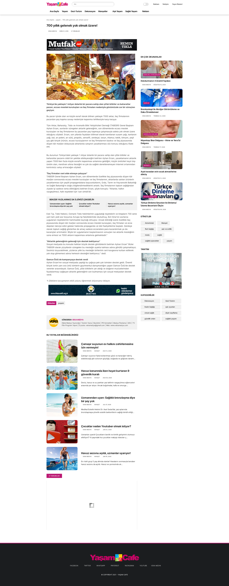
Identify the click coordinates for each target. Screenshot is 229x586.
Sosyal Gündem (150, 196)
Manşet (97, 351)
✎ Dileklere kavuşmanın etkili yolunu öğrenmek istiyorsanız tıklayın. (78, 281)
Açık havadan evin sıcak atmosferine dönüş (158, 173)
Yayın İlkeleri (177, 4)
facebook (74, 566)
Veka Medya (156, 566)
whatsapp (100, 566)
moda (147, 235)
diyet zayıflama (171, 313)
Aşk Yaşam (117, 11)
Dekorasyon (90, 11)
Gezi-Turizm (76, 11)
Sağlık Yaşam (131, 11)
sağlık (146, 103)
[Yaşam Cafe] (57, 5)
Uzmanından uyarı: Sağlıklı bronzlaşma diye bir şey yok (61, 205)
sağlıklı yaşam (171, 319)
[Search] (112, 4)
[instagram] (177, 11)
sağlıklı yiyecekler (152, 75)
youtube (143, 566)
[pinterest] (173, 11)
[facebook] (162, 11)
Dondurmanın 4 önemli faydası (155, 81)
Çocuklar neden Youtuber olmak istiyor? (89, 205)
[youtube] (181, 11)
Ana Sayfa (54, 11)
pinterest (115, 566)
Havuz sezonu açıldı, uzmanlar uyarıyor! (120, 205)
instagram (129, 566)
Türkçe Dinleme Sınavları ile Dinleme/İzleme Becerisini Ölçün (159, 204)
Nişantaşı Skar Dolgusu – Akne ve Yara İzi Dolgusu (160, 141)
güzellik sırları (150, 134)
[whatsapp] (169, 11)
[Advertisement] (161, 35)
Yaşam (65, 11)
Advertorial (149, 223)
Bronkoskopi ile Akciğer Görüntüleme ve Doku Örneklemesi (160, 110)
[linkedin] (68, 309)
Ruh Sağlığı (149, 229)
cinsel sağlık (149, 313)
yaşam (58, 20)
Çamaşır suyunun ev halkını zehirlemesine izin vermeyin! (107, 345)
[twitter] (166, 11)
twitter (87, 566)
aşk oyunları (170, 307)
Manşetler (102, 11)
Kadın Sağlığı (150, 307)
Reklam (156, 4)
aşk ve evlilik (166, 229)
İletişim (166, 4)
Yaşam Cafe (123, 575)
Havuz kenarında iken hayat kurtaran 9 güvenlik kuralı (105, 372)
